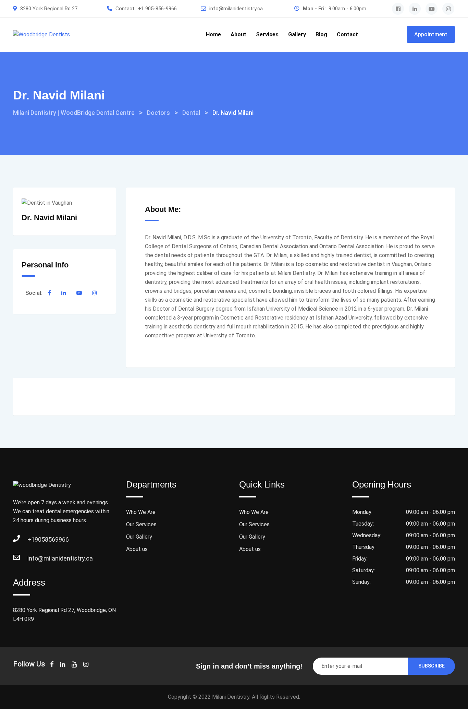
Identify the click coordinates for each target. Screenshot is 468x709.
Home (213, 34)
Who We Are (141, 512)
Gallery (297, 34)
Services (267, 34)
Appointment (430, 34)
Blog (321, 34)
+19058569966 (34, 539)
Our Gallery (139, 536)
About (238, 34)
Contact (347, 34)
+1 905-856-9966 (157, 8)
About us (137, 549)
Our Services (141, 524)
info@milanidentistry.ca (236, 8)
